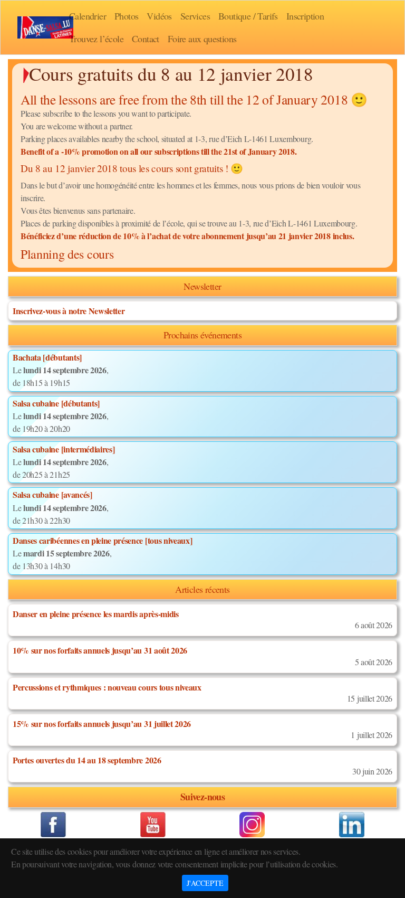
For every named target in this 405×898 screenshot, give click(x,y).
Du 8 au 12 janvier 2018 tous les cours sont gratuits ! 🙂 (132, 168)
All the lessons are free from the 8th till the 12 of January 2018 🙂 (194, 99)
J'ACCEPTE (205, 883)
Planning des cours (67, 253)
